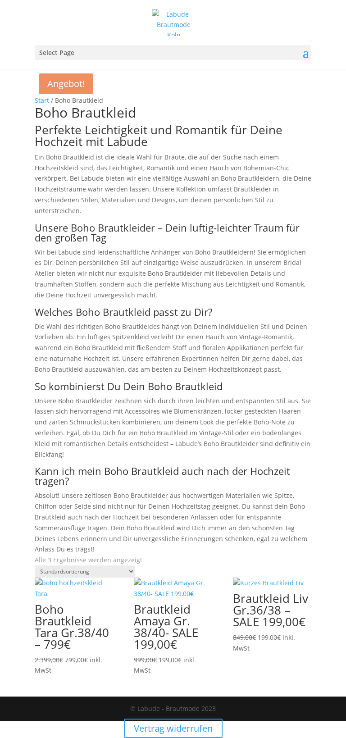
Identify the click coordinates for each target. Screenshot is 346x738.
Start (42, 100)
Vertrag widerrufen (173, 728)
